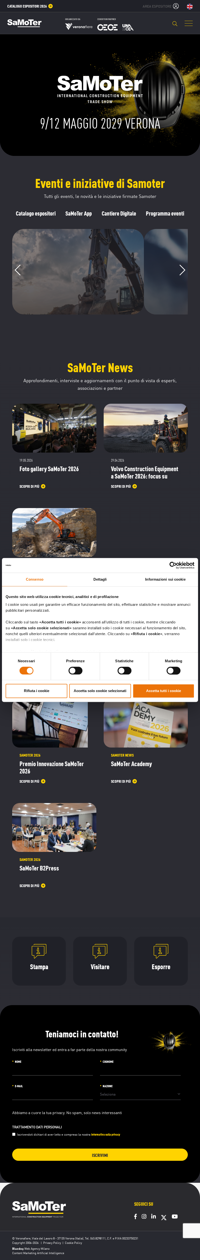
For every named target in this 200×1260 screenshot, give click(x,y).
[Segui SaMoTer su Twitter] (164, 1219)
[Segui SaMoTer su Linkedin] (153, 1217)
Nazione (107, 1086)
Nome (18, 1061)
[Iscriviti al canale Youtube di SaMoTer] (175, 1217)
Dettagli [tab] (100, 579)
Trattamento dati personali (37, 1127)
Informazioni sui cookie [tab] (165, 579)
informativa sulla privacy (105, 1134)
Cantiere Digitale (119, 213)
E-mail (19, 1086)
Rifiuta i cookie (36, 691)
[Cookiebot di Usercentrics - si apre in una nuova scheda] (173, 565)
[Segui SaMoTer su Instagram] (144, 1217)
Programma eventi (165, 213)
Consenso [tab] (34, 579)
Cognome (108, 1061)
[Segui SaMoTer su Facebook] (135, 1217)
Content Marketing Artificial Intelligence (38, 1253)
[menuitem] (30, 6)
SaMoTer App (78, 213)
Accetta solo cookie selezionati (100, 691)
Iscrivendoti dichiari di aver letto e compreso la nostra (68, 1134)
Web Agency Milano (37, 1248)
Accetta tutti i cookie (163, 691)
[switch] (75, 670)
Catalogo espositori (36, 213)
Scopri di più (75, 304)
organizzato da (72, 19)
